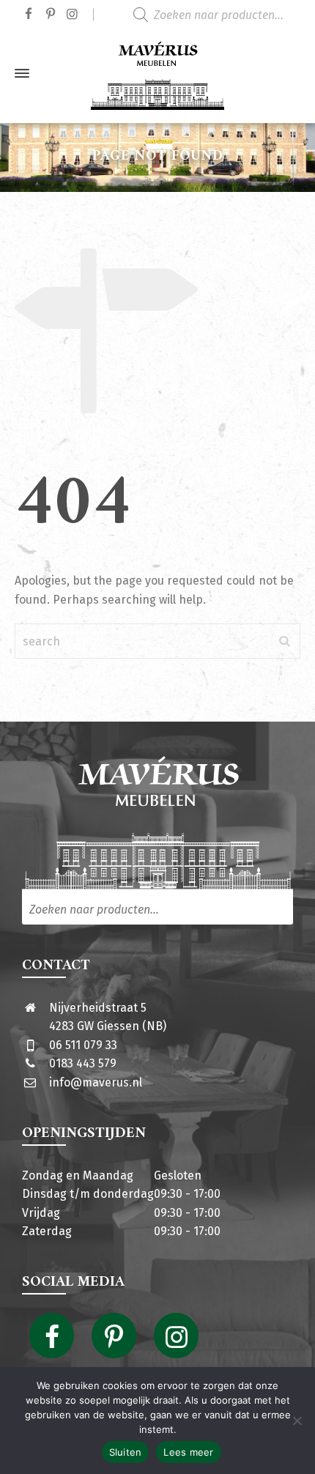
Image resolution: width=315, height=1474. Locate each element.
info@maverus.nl (95, 1082)
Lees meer (188, 1452)
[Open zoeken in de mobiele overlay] (220, 14)
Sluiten (125, 1452)
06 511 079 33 (83, 1045)
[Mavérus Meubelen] (157, 73)
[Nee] (296, 1420)
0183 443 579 (82, 1063)
